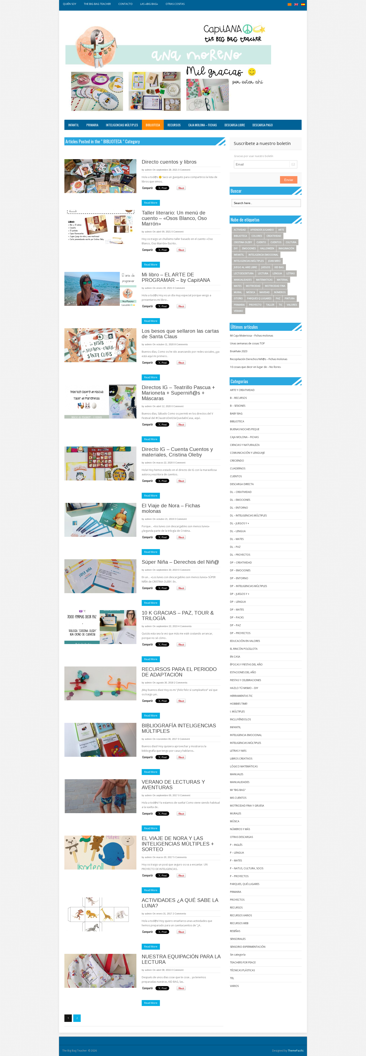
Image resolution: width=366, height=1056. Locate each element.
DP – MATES (237, 609)
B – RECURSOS (238, 398)
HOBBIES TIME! (238, 703)
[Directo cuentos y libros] (100, 176)
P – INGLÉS (236, 845)
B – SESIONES (237, 406)
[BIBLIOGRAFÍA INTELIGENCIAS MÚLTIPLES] (100, 740)
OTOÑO (238, 298)
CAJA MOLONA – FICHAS (202, 124)
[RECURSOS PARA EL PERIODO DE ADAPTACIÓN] (100, 683)
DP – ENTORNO (239, 578)
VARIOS (234, 986)
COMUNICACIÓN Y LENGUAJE (247, 453)
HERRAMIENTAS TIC (241, 696)
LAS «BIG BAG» (149, 4)
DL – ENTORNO (239, 507)
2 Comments (180, 682)
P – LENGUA (237, 852)
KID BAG (279, 267)
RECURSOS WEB (239, 923)
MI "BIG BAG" (238, 790)
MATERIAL (282, 279)
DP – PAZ (235, 625)
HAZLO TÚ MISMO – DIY (244, 688)
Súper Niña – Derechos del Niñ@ (180, 562)
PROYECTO (255, 304)
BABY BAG (236, 413)
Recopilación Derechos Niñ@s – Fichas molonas (258, 359)
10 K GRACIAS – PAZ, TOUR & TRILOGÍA (178, 615)
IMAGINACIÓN (286, 248)
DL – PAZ (235, 547)
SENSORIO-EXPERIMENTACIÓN (247, 947)
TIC (280, 304)
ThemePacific (296, 1050)
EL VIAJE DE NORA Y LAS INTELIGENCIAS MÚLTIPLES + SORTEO (178, 843)
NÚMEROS (280, 292)
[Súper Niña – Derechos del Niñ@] (100, 576)
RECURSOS (174, 124)
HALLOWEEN (267, 248)
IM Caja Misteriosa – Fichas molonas (251, 335)
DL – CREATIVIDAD (241, 492)
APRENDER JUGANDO (262, 229)
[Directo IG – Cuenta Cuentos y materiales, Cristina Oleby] (100, 463)
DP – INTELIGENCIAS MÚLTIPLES (248, 586)
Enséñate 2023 (238, 351)
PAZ (278, 298)
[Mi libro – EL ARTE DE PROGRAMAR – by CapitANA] (100, 289)
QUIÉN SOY (69, 4)
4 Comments (184, 626)
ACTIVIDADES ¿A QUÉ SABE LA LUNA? (180, 903)
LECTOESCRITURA (244, 273)
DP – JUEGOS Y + (239, 594)
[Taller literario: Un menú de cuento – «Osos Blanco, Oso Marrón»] (100, 227)
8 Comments (181, 344)
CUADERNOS (237, 468)
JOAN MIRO (274, 260)
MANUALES (236, 774)
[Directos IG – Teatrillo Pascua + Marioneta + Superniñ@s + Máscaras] (100, 402)
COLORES (256, 235)
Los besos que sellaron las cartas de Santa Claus (180, 333)
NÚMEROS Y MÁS (240, 829)
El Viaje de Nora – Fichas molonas (171, 508)
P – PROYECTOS (239, 876)
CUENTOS (275, 242)
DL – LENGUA (238, 531)
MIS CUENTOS (238, 798)
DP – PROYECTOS (240, 633)
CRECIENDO (237, 460)
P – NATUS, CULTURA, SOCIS (246, 868)
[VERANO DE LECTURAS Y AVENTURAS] (100, 796)
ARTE (281, 229)
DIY (236, 248)
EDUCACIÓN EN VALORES (245, 641)
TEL (232, 978)
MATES (237, 285)
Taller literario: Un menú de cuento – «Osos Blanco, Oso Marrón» (174, 218)
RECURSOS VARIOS (241, 915)
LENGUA (277, 273)
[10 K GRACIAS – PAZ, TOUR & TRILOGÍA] (100, 627)
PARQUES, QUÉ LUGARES (244, 884)
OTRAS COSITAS (175, 4)
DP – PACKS (237, 617)
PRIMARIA (92, 124)
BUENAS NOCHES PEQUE (244, 429)
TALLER (270, 304)
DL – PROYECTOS (240, 555)
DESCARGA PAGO (262, 124)
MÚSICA (250, 292)
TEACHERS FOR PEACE (243, 962)
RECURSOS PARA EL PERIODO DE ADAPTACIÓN (179, 672)
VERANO (238, 310)
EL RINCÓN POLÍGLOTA (244, 649)
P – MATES (236, 860)
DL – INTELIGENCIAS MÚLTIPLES (248, 515)
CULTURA (291, 242)
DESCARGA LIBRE (235, 124)
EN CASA (235, 656)
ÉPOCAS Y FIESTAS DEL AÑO (246, 664)
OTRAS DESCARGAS (241, 837)
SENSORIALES (237, 939)
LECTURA (263, 273)
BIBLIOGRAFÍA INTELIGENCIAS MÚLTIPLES (179, 728)
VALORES (292, 304)
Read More (150, 203)
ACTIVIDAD (240, 229)
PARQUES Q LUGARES (259, 298)
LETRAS (290, 273)
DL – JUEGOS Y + (239, 523)
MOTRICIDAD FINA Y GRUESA (247, 805)
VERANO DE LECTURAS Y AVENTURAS (173, 784)
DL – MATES (237, 539)
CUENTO (261, 242)
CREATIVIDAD (273, 235)
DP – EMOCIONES (240, 570)
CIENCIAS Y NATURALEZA (245, 445)
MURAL (238, 292)
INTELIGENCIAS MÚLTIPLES (122, 124)
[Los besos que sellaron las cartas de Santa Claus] (100, 345)
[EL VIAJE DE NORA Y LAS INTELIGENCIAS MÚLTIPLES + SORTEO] (100, 853)
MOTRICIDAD (253, 285)
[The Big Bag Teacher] (168, 66)
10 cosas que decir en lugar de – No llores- (255, 367)
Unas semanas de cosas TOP (247, 343)
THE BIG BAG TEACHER (97, 4)
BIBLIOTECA (153, 124)
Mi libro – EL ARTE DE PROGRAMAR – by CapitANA (176, 277)
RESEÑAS (235, 931)
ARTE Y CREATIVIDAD (242, 390)
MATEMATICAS (264, 279)
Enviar (288, 180)
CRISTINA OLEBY (243, 242)
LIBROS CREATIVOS (241, 758)
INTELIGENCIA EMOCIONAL (263, 254)
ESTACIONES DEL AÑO (243, 672)
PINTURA (290, 298)
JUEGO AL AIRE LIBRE (245, 267)
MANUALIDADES (243, 279)
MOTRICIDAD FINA (275, 285)
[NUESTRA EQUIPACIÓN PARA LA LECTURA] (100, 971)
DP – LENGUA (238, 602)
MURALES (235, 813)
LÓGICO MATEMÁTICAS (244, 766)
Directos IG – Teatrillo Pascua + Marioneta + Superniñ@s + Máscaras (178, 392)
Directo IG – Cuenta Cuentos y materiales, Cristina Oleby (177, 452)
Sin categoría (237, 954)
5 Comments (180, 857)
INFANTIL (73, 124)
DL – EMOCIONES (240, 500)
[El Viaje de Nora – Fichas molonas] (100, 520)
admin (148, 169)
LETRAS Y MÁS (238, 751)
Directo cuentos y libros (169, 162)
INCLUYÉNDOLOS (240, 719)
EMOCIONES (249, 248)
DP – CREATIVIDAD (241, 562)
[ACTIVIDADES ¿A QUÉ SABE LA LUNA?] (100, 914)
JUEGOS (265, 267)
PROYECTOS (237, 900)
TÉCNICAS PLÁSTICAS (242, 970)
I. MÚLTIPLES (237, 711)
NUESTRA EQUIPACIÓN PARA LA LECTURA (181, 959)
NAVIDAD (264, 292)
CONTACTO (125, 4)
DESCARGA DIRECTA (242, 484)
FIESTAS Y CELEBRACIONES (245, 680)
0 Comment (184, 169)
